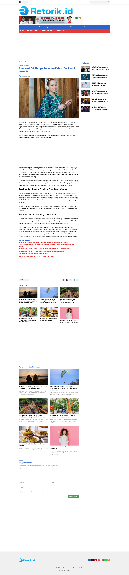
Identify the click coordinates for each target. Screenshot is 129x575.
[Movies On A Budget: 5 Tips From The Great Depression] (69, 313)
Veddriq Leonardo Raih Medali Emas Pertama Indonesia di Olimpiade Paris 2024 (100, 84)
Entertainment (55, 27)
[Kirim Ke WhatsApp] (77, 280)
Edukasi (76, 27)
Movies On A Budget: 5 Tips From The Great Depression (36, 256)
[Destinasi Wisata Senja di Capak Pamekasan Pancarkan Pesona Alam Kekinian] (28, 292)
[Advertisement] (64, 46)
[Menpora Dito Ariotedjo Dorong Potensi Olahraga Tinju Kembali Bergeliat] (85, 109)
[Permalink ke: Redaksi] (20, 75)
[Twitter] (92, 560)
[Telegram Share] (74, 280)
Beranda (22, 27)
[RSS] (108, 560)
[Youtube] (102, 560)
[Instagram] (99, 560)
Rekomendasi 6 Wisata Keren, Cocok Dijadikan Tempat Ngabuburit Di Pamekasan (44, 249)
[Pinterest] (95, 560)
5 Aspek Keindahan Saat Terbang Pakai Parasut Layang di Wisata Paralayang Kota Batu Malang (46, 245)
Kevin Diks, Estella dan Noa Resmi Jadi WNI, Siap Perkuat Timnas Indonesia (101, 68)
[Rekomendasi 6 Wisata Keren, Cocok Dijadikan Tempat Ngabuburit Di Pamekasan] (69, 292)
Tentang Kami (77, 568)
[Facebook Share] (63, 280)
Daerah (38, 27)
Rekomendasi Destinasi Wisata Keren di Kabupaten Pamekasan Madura (41, 251)
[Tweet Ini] (67, 280)
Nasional (30, 27)
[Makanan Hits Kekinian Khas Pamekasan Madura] (49, 312)
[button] (108, 2)
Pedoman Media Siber (54, 568)
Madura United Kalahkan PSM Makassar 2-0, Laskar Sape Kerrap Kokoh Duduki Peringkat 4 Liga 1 (100, 92)
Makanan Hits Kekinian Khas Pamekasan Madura (34, 254)
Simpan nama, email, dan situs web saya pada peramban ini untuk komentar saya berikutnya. (46, 492)
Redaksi (22, 31)
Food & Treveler (86, 27)
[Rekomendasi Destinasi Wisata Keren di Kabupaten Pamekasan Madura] (28, 312)
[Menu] (20, 2)
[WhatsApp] (105, 560)
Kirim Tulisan (67, 568)
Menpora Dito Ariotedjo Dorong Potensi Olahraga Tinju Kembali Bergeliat (100, 108)
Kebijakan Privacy (32, 31)
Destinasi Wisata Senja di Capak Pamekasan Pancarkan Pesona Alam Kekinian (43, 242)
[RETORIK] (53, 10)
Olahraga (45, 27)
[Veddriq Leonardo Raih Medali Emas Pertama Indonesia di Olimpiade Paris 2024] (85, 85)
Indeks (25, 2)
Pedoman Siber (60, 31)
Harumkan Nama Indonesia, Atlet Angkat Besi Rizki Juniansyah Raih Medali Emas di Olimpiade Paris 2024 (101, 76)
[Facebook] (89, 560)
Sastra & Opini (67, 27)
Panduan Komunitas (47, 31)
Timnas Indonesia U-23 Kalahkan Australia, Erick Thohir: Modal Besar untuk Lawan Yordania (100, 100)
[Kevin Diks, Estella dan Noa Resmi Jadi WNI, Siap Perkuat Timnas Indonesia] (85, 69)
